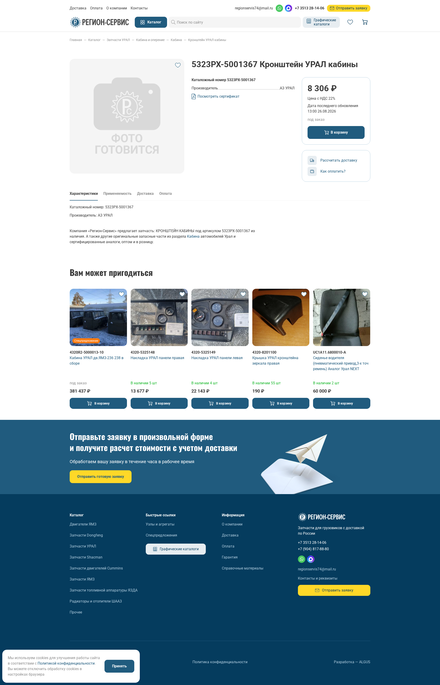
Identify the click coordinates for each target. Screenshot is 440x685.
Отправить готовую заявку (100, 476)
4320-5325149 (203, 352)
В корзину (339, 132)
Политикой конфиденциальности (66, 663)
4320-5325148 (143, 352)
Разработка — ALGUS (352, 662)
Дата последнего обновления (333, 106)
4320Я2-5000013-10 (87, 352)
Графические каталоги (325, 22)
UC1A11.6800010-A (329, 352)
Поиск (173, 22)
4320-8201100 (264, 352)
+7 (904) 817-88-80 (313, 549)
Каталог (154, 22)
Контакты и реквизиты (317, 578)
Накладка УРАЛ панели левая (217, 358)
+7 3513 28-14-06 (309, 8)
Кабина (193, 236)
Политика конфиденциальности (220, 662)
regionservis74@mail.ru (254, 8)
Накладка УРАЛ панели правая (157, 358)
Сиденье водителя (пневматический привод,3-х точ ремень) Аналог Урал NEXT (340, 363)
